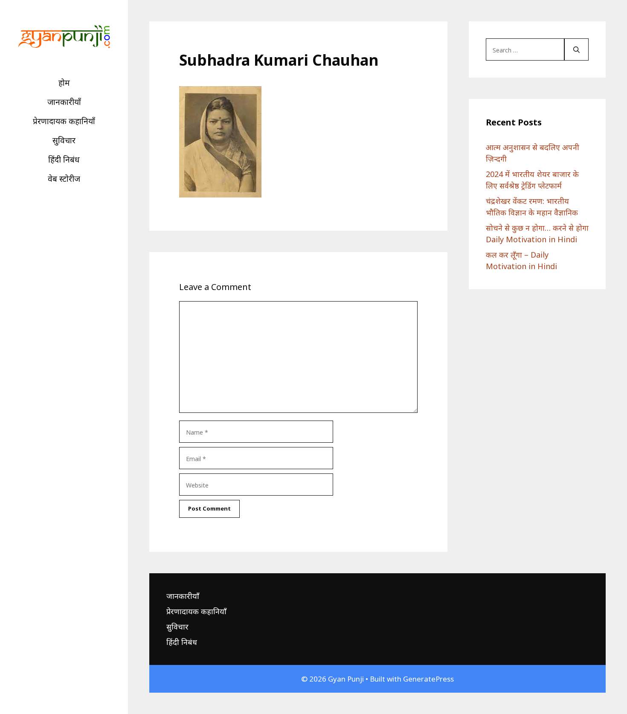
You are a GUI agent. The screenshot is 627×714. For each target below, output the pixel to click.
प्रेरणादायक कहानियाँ (64, 121)
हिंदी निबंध (64, 159)
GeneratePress (428, 679)
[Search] (576, 49)
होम (64, 82)
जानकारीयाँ (64, 101)
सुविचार (63, 140)
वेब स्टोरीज (64, 178)
